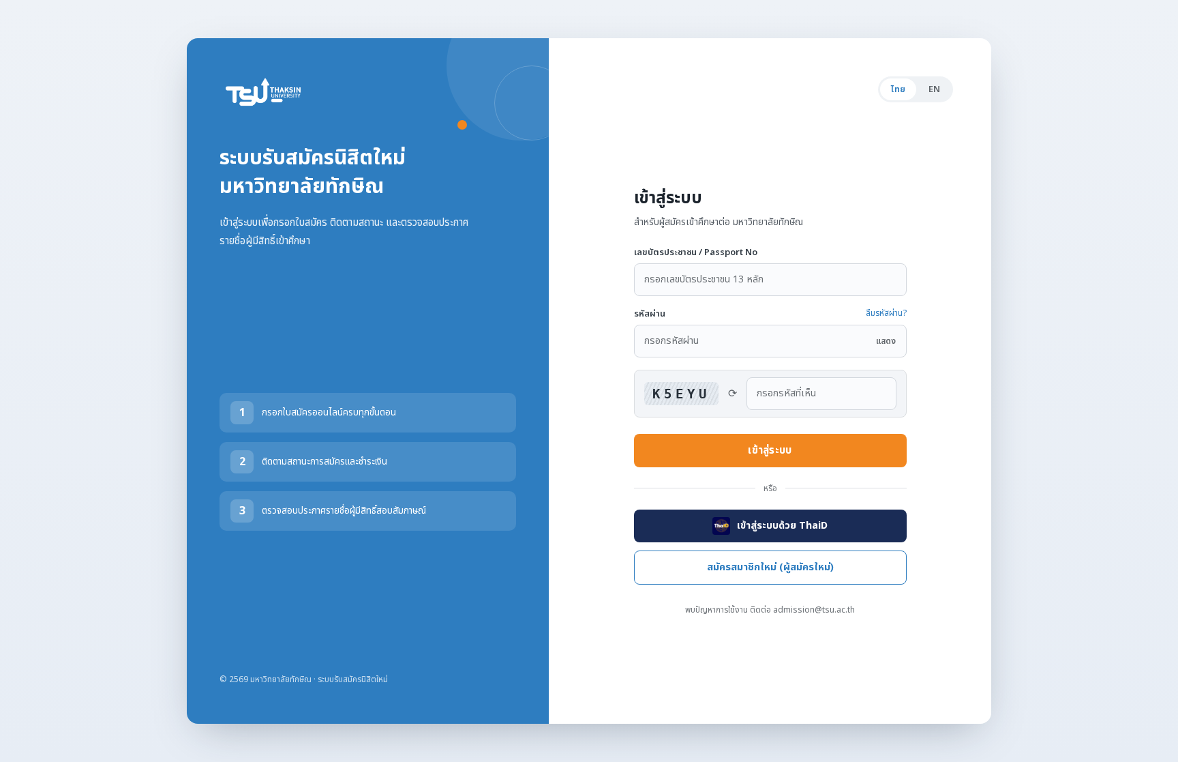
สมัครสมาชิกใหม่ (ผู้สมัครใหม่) (770, 567)
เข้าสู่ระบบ (769, 450)
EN (934, 89)
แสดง (886, 341)
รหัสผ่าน (649, 314)
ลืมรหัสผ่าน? (886, 313)
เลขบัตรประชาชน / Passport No (695, 252)
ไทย (898, 89)
